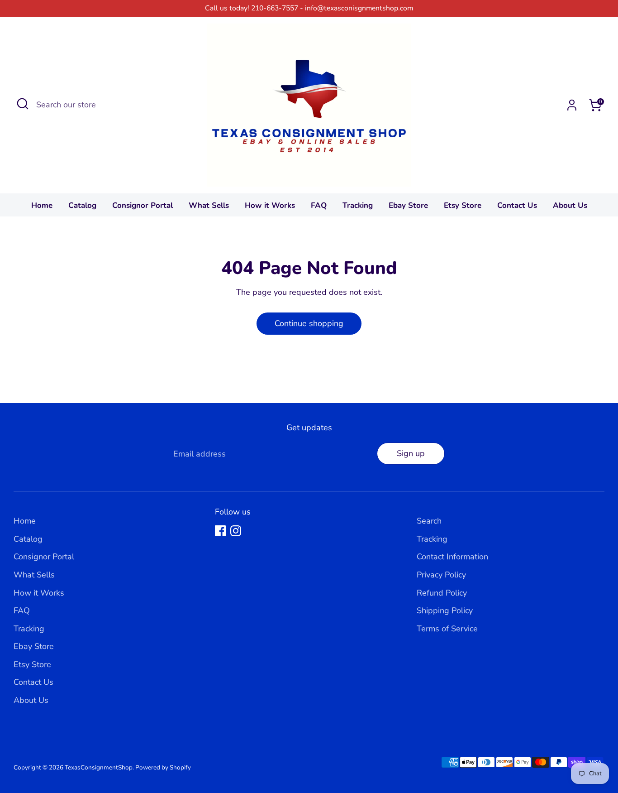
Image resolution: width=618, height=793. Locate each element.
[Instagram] (235, 530)
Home (41, 205)
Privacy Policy (441, 574)
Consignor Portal (142, 205)
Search (429, 520)
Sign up (411, 453)
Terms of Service (447, 628)
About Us (570, 205)
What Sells (209, 205)
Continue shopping (309, 323)
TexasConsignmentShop (99, 767)
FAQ (319, 205)
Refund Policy (442, 592)
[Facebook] (220, 530)
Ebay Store (408, 205)
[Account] (572, 105)
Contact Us (517, 205)
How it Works (270, 205)
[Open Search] (23, 104)
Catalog (82, 205)
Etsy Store (462, 205)
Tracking (357, 205)
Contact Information (452, 556)
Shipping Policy (445, 610)
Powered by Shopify (163, 767)
